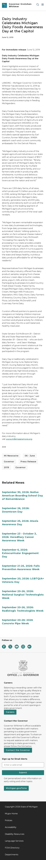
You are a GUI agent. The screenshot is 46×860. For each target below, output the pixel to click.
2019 (6, 467)
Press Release (28, 461)
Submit (23, 772)
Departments (11, 854)
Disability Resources (14, 834)
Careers (10, 712)
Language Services (14, 841)
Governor (9, 461)
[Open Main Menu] (42, 4)
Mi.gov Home (11, 813)
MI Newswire (11, 456)
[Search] (37, 4)
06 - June (30, 456)
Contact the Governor (18, 750)
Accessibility (10, 827)
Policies (8, 820)
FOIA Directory (12, 848)
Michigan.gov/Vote (16, 788)
